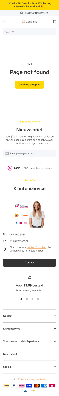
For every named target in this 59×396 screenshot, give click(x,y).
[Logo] (29, 21)
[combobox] (29, 31)
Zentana (24, 379)
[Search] (6, 31)
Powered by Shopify (37, 379)
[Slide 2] (27, 299)
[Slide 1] (21, 299)
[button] (54, 21)
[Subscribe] (52, 153)
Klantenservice (30, 188)
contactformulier (36, 247)
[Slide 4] (38, 299)
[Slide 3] (32, 299)
